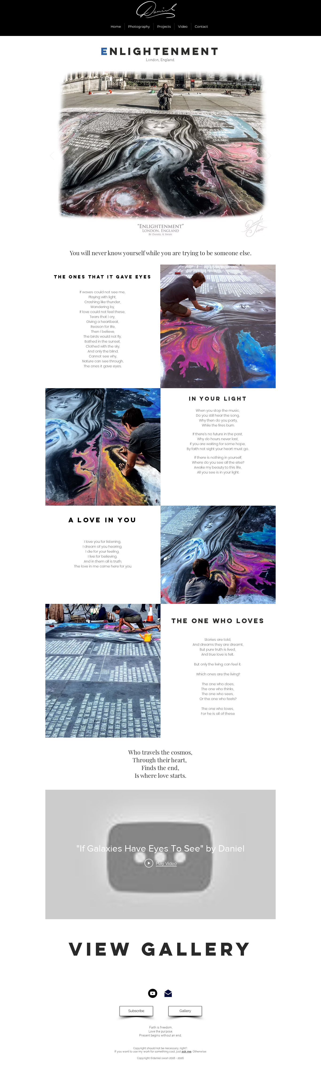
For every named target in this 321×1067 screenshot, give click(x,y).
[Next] (269, 156)
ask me (186, 1051)
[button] (136, 1011)
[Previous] (52, 156)
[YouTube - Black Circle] (152, 993)
